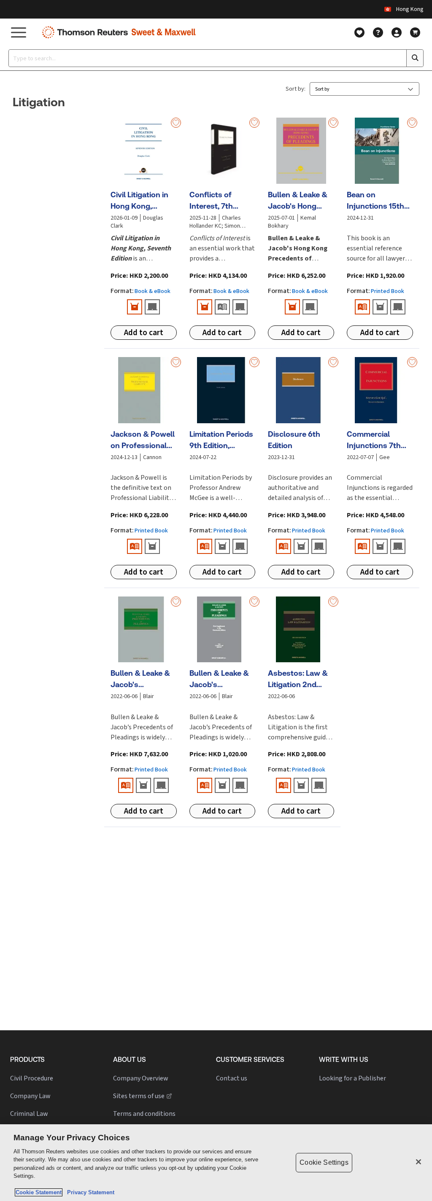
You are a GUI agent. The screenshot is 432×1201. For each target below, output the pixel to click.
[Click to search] (414, 58)
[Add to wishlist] (176, 123)
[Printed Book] (222, 306)
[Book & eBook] (134, 306)
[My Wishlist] (359, 32)
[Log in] (396, 32)
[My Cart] (415, 32)
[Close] (418, 1162)
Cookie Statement (39, 1192)
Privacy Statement (89, 1192)
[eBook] (152, 306)
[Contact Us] (378, 32)
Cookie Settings (324, 1162)
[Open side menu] (18, 32)
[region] (216, 1162)
